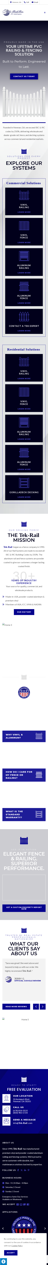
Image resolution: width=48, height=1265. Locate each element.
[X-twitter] (22, 1170)
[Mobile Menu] (45, 13)
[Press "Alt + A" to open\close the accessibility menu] (3, 1261)
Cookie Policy (16, 1246)
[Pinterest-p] (28, 1170)
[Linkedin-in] (25, 1170)
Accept (11, 1253)
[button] (36, 1007)
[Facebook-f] (18, 1170)
